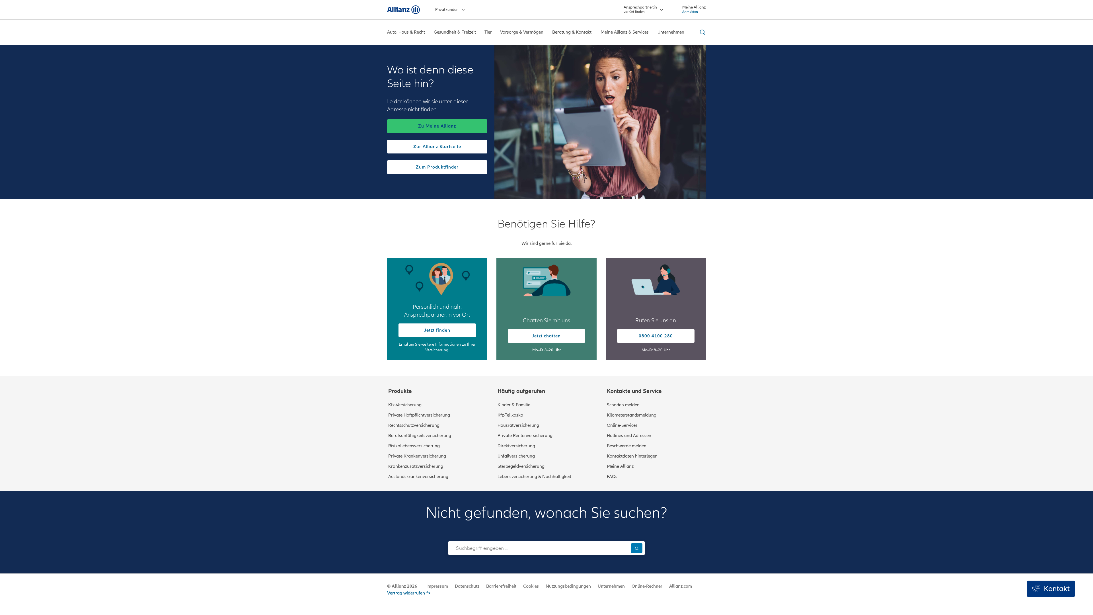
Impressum (437, 586)
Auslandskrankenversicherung (418, 476)
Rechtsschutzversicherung (413, 425)
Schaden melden (623, 405)
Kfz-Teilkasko (510, 415)
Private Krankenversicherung (417, 456)
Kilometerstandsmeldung (631, 415)
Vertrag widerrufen (406, 593)
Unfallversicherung (516, 456)
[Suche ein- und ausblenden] (701, 32)
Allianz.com (680, 586)
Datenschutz (467, 586)
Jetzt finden (437, 330)
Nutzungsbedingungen (568, 586)
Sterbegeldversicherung (521, 466)
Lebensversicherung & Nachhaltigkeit (534, 476)
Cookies (531, 586)
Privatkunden (447, 9)
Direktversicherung (516, 446)
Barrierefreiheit (501, 586)
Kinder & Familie (514, 405)
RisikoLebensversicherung (414, 446)
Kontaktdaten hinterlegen (632, 456)
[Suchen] (636, 548)
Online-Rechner (647, 586)
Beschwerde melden (626, 446)
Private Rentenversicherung (525, 435)
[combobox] (538, 548)
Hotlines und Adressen (629, 435)
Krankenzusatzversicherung (415, 466)
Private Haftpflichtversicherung (419, 415)
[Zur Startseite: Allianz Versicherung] (403, 9)
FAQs (612, 476)
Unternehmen (611, 586)
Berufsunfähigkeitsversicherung (419, 435)
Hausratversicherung (518, 425)
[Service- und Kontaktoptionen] (1050, 589)
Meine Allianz (620, 466)
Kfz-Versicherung (405, 405)
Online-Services (622, 425)
